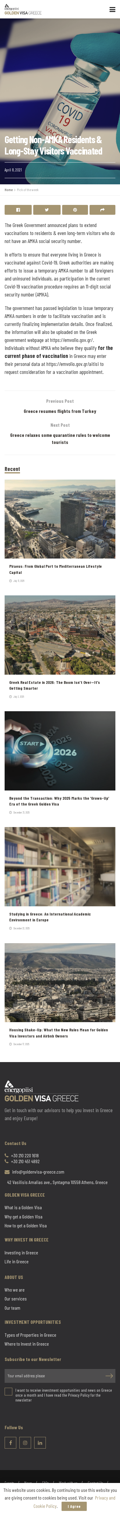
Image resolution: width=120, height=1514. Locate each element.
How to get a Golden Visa (26, 1225)
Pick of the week (27, 189)
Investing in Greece (21, 1252)
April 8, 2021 (13, 169)
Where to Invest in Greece (27, 1344)
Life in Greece (17, 1261)
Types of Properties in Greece (30, 1335)
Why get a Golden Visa (23, 1216)
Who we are (15, 1289)
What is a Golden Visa (23, 1207)
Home (9, 189)
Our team (12, 1308)
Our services (16, 1298)
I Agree (74, 1506)
